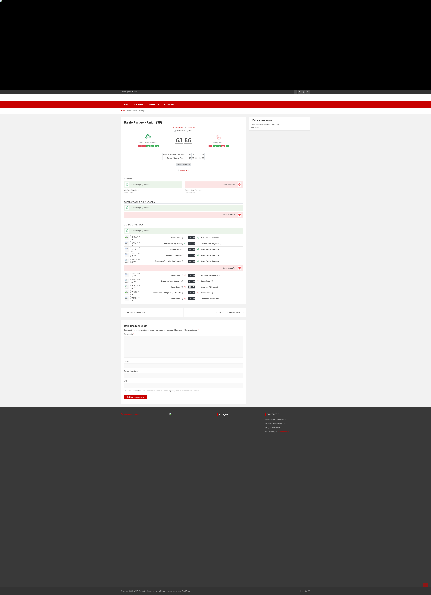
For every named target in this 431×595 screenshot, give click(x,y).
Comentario (129, 334)
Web (125, 381)
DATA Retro (138, 104)
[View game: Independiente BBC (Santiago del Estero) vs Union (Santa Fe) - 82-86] (183, 293)
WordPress (186, 591)
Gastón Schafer (283, 432)
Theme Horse (160, 591)
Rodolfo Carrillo (184, 170)
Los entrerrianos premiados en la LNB (265, 125)
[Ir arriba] (425, 585)
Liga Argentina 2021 (178, 127)
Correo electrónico (131, 371)
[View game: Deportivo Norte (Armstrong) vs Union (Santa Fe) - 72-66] (183, 281)
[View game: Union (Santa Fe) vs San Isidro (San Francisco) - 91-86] (183, 275)
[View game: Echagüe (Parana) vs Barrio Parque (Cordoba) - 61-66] (183, 249)
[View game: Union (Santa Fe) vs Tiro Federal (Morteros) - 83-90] (183, 299)
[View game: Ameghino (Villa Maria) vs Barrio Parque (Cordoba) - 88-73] (183, 255)
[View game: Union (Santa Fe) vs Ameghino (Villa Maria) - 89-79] (183, 287)
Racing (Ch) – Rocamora (136, 312)
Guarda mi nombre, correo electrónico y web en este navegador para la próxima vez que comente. (163, 391)
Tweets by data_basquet (130, 414)
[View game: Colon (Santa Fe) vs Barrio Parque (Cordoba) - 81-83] (183, 238)
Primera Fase (191, 127)
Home (125, 104)
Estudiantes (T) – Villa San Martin (228, 312)
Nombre (127, 361)
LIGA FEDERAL (154, 104)
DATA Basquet (139, 591)
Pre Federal (170, 104)
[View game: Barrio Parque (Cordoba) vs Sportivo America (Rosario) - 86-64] (183, 244)
